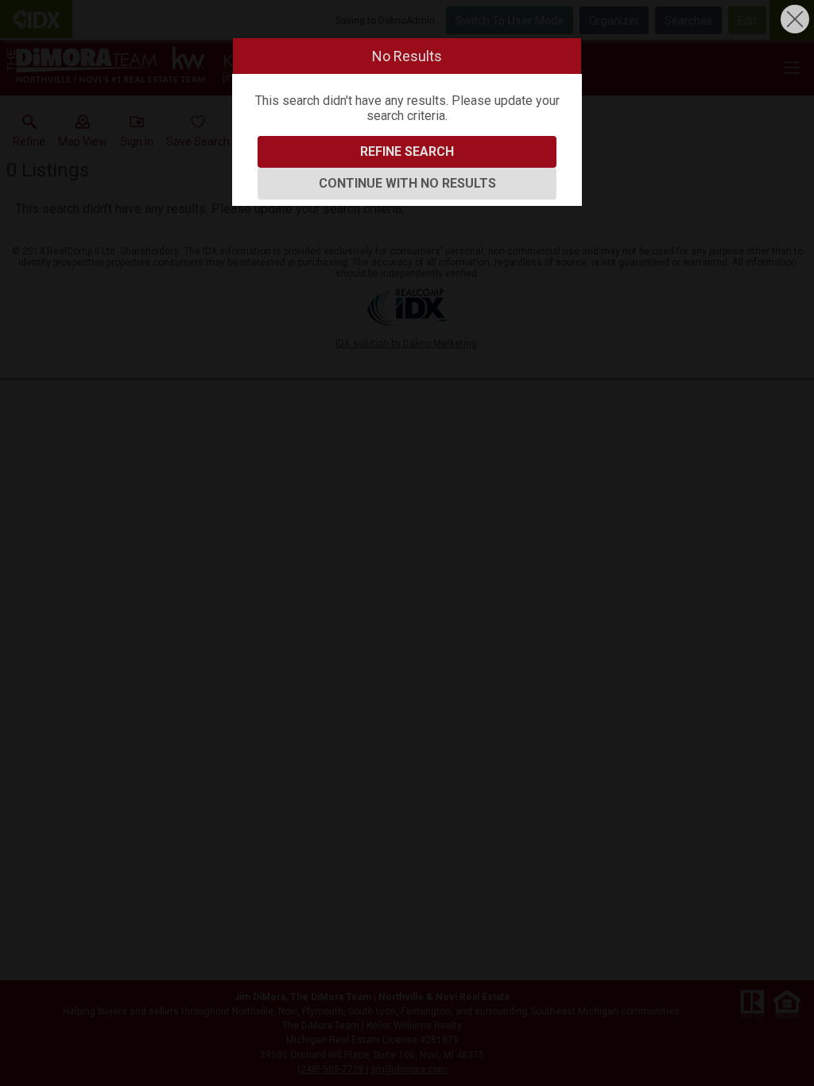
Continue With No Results (407, 183)
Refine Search (407, 151)
